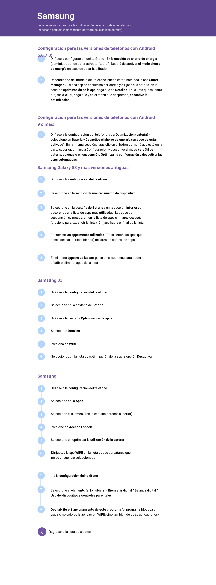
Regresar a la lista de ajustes (70, 532)
